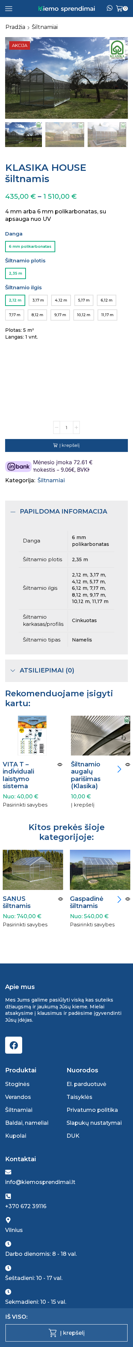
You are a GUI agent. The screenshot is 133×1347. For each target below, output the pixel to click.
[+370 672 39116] (8, 1196)
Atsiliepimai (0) (47, 670)
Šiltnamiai (45, 27)
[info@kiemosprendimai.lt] (8, 1172)
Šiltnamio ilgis (23, 288)
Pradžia (15, 27)
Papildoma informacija (63, 511)
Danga (14, 234)
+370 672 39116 (25, 1206)
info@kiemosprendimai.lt (40, 1182)
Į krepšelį (69, 445)
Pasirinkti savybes (25, 805)
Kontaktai (20, 1159)
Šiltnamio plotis (25, 261)
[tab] (66, 512)
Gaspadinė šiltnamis (86, 902)
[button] (13, 79)
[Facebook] (13, 1045)
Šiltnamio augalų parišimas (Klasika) (86, 775)
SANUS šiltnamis (17, 902)
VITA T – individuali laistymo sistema (18, 775)
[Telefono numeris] (110, 8)
